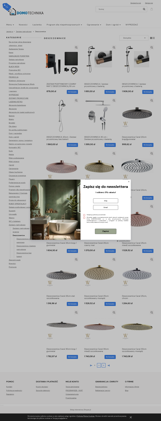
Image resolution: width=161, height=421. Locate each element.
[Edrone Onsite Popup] (80, 210)
